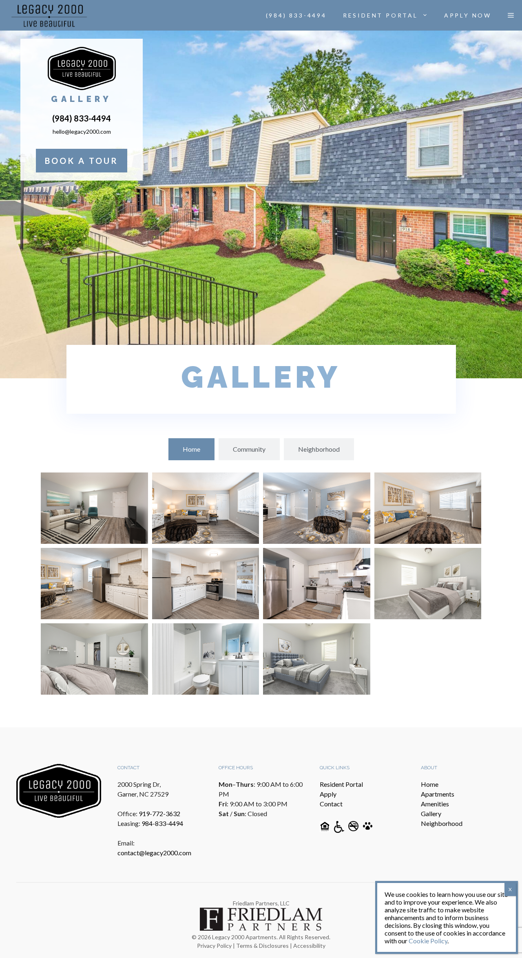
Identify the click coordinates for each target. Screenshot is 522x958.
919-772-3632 (159, 813)
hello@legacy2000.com (82, 131)
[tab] (191, 449)
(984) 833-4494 (296, 15)
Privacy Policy (214, 945)
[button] (511, 15)
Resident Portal (380, 15)
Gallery (431, 813)
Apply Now (467, 15)
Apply (328, 794)
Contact (331, 804)
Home (429, 784)
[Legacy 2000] (49, 15)
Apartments (437, 794)
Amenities (435, 804)
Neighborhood (441, 823)
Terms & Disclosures (262, 945)
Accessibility (309, 945)
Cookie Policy (428, 941)
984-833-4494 (162, 823)
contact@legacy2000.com (154, 852)
